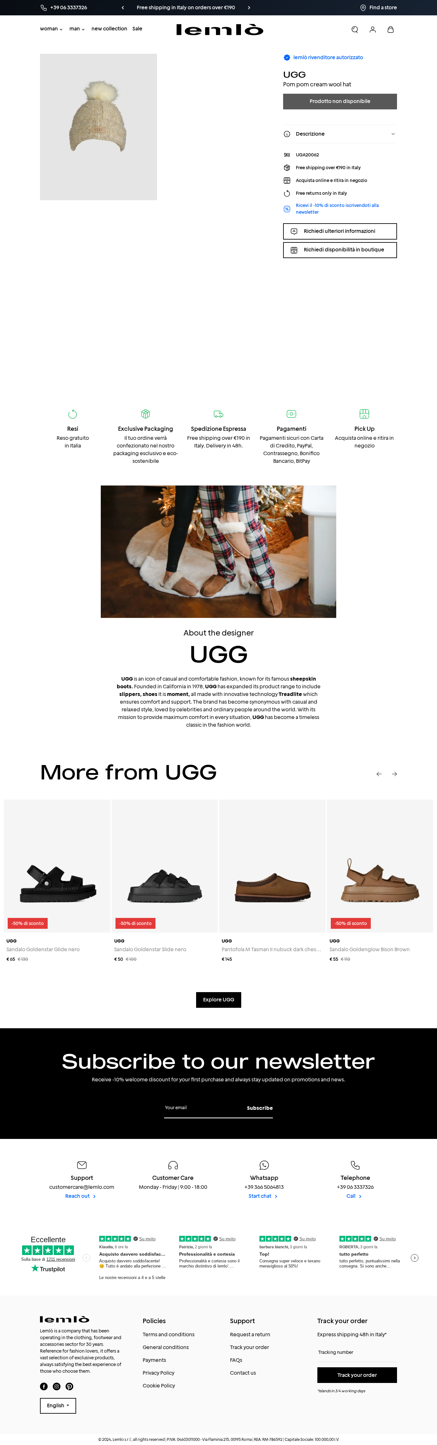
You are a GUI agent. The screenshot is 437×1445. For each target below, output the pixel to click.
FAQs (236, 1360)
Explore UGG (218, 1000)
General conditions (166, 1347)
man (74, 29)
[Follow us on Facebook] (44, 1386)
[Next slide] (394, 774)
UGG (294, 74)
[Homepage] (220, 29)
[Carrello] (390, 29)
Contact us (243, 1373)
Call (351, 1196)
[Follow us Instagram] (56, 1386)
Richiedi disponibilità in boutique (344, 250)
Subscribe (260, 1108)
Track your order (249, 1347)
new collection (109, 29)
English (56, 1405)
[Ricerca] (354, 29)
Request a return (250, 1334)
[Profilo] (372, 29)
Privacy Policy (158, 1373)
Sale (137, 29)
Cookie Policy (159, 1386)
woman (49, 29)
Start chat (260, 1196)
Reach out (78, 1196)
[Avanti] (255, 8)
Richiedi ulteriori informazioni (339, 231)
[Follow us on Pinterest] (69, 1386)
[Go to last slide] (379, 774)
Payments (154, 1360)
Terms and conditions (169, 1334)
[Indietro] (182, 8)
